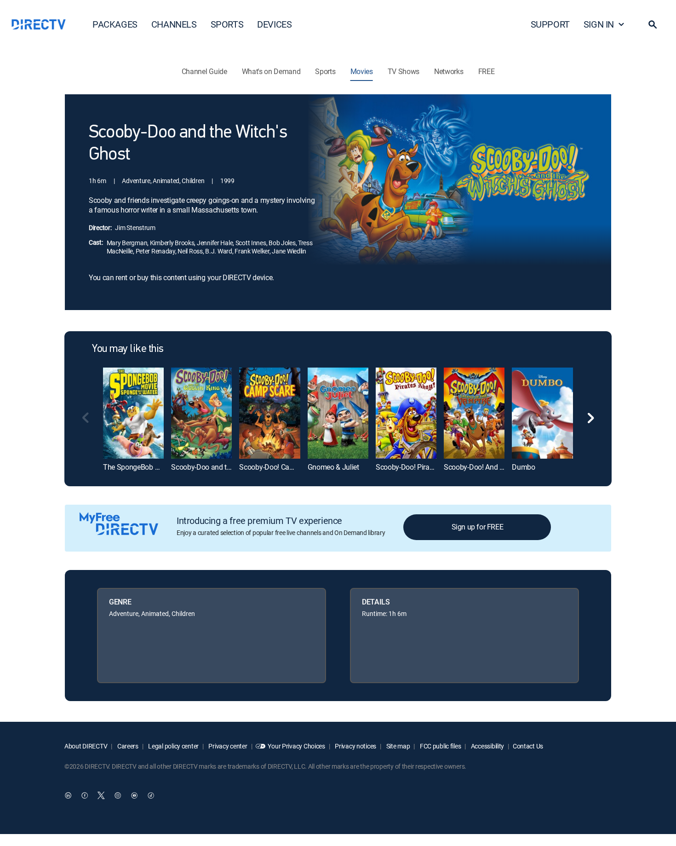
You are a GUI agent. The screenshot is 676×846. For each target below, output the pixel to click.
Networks (448, 71)
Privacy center (227, 746)
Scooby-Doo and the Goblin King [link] (221, 467)
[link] (133, 413)
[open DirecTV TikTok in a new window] (151, 796)
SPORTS (227, 24)
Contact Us (528, 746)
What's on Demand (271, 71)
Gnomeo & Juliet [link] (333, 467)
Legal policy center (173, 746)
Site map (397, 746)
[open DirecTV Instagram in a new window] (117, 796)
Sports (325, 71)
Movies (361, 71)
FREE (486, 71)
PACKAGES (114, 24)
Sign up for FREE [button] (478, 527)
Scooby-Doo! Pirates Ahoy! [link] (417, 467)
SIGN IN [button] (599, 24)
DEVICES (274, 24)
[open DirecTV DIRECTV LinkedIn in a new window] (68, 796)
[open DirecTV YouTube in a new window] (134, 796)
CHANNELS (174, 24)
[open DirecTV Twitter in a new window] (101, 796)
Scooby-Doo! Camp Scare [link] (279, 467)
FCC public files (439, 746)
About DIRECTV (85, 746)
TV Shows (403, 71)
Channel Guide (204, 71)
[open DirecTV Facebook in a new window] (84, 796)
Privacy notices (355, 746)
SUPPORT (550, 24)
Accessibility (487, 746)
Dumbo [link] (523, 467)
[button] (652, 24)
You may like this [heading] (128, 349)
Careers (127, 746)
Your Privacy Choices (296, 746)
